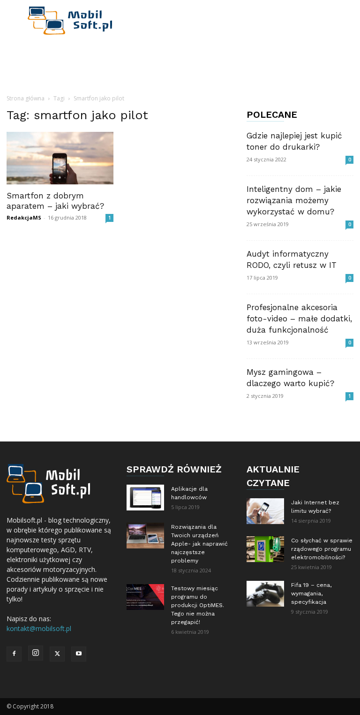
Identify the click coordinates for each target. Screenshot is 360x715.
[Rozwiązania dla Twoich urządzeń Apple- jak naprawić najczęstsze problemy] (145, 535)
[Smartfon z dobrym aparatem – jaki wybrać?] (60, 158)
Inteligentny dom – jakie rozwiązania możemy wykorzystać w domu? (294, 200)
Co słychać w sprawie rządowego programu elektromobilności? (321, 549)
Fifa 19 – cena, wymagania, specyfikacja (311, 593)
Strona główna (26, 98)
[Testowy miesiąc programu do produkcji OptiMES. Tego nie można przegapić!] (145, 597)
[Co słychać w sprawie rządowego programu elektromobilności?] (265, 549)
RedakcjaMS (24, 217)
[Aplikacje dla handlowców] (145, 497)
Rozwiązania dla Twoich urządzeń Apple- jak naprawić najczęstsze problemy (199, 544)
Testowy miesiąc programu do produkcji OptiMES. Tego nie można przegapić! (197, 605)
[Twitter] (57, 654)
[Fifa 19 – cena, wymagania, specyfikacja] (265, 594)
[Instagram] (35, 653)
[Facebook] (14, 654)
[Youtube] (78, 654)
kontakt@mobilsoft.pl (39, 628)
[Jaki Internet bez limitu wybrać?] (265, 511)
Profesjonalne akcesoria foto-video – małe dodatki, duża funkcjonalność (299, 319)
